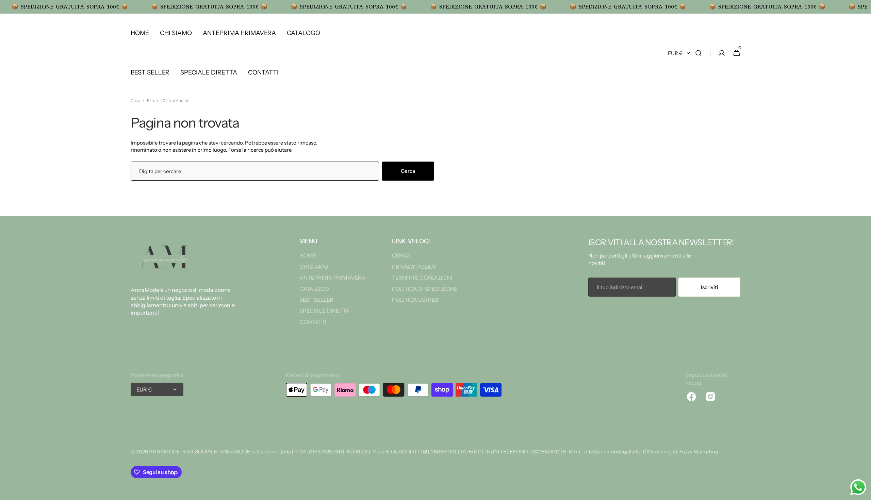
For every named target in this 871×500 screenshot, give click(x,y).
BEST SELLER (316, 299)
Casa (135, 100)
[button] (698, 53)
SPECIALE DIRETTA (324, 310)
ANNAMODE (164, 451)
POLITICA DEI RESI (416, 299)
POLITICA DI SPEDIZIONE (424, 288)
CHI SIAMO (313, 266)
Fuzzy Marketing (698, 451)
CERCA (401, 255)
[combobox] (255, 171)
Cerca (408, 171)
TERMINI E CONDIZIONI (422, 277)
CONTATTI (312, 321)
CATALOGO (314, 288)
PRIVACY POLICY (414, 266)
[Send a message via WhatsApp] (858, 487)
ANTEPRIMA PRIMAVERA (332, 277)
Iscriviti (709, 287)
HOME (307, 255)
